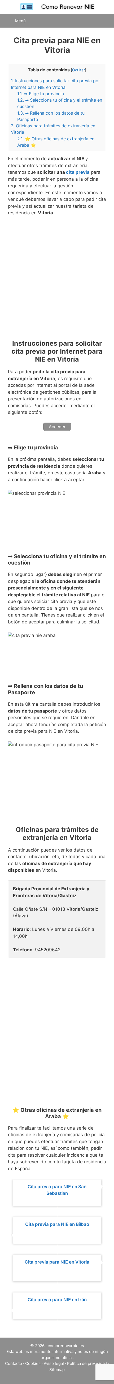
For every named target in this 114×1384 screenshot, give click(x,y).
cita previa (78, 172)
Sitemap (57, 1369)
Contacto (13, 1363)
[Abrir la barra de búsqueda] (103, 21)
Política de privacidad (87, 1363)
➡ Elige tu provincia (40, 93)
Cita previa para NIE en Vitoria (57, 1262)
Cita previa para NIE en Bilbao (57, 1224)
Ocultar (78, 70)
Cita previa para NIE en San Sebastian (57, 1190)
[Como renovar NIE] (57, 6)
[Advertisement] (57, 280)
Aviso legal (54, 1363)
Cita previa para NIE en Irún (57, 1299)
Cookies (33, 1363)
